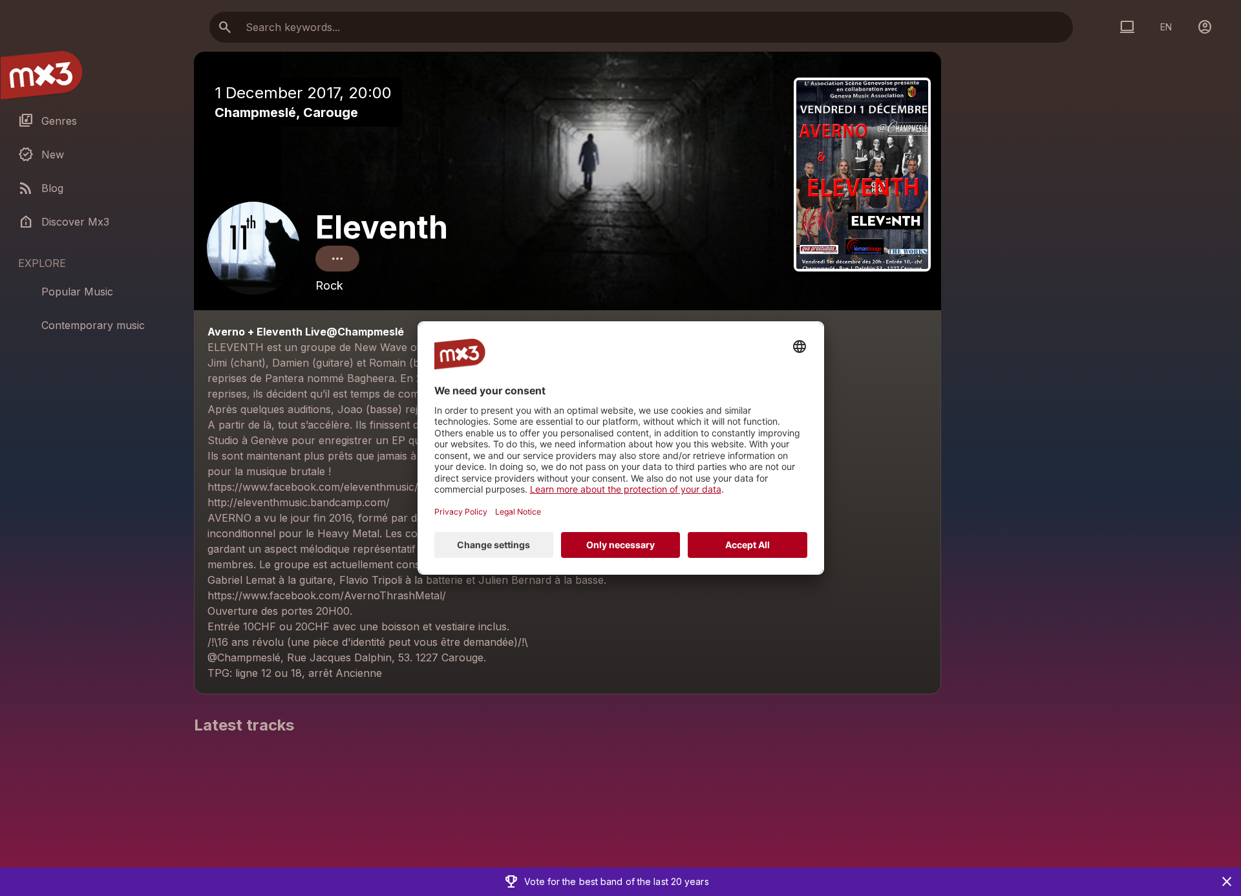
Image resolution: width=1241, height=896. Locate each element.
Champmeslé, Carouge (286, 112)
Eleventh (381, 227)
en (1166, 26)
